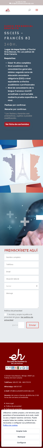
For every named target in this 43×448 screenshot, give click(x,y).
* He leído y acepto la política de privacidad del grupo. (18, 317)
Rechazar (21, 437)
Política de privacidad (13, 406)
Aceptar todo (21, 431)
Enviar (32, 325)
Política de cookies (10, 425)
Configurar (21, 443)
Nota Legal (10, 403)
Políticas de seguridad (14, 409)
